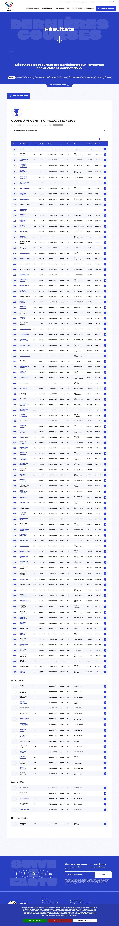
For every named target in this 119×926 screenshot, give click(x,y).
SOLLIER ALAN (25, 188)
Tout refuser (60, 920)
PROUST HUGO (25, 264)
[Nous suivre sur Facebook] (106, 2)
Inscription (103, 874)
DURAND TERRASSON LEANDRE (24, 724)
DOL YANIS (23, 231)
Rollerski (54, 77)
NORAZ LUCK (24, 199)
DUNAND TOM (24, 383)
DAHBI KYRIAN (25, 437)
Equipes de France (62, 8)
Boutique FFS (93, 2)
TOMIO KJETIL (25, 377)
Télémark (109, 77)
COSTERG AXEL (25, 258)
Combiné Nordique (75, 77)
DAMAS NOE (24, 497)
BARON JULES (25, 253)
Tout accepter (34, 920)
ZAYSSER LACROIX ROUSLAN (23, 166)
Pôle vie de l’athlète (77, 900)
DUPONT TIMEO (25, 345)
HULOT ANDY (24, 540)
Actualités (90, 8)
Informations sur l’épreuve (25, 130)
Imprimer (104, 139)
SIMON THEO (24, 546)
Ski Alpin (11, 77)
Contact (23, 903)
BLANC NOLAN (25, 579)
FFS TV (102, 2)
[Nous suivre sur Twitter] (109, 2)
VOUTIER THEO (25, 809)
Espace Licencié (107, 8)
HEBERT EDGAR (25, 600)
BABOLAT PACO (25, 551)
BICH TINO (23, 149)
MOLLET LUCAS (25, 356)
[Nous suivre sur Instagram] (111, 2)
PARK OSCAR (24, 334)
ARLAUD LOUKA (25, 329)
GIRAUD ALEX (24, 388)
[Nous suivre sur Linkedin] (115, 2)
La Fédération (78, 8)
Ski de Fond (29, 77)
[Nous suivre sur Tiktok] (113, 2)
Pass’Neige (46, 900)
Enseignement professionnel (80, 903)
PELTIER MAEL (25, 275)
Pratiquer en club (32, 8)
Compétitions (47, 8)
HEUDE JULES (24, 285)
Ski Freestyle (89, 77)
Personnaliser (84, 920)
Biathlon (19, 77)
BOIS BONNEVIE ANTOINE (23, 492)
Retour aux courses (20, 95)
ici (75, 883)
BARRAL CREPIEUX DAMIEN (23, 172)
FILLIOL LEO (24, 502)
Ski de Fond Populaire (42, 77)
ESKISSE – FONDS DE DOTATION (66, 2)
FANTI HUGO (24, 798)
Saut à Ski (64, 77)
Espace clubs (82, 2)
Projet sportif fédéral (50, 903)
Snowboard (99, 77)
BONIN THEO (24, 718)
